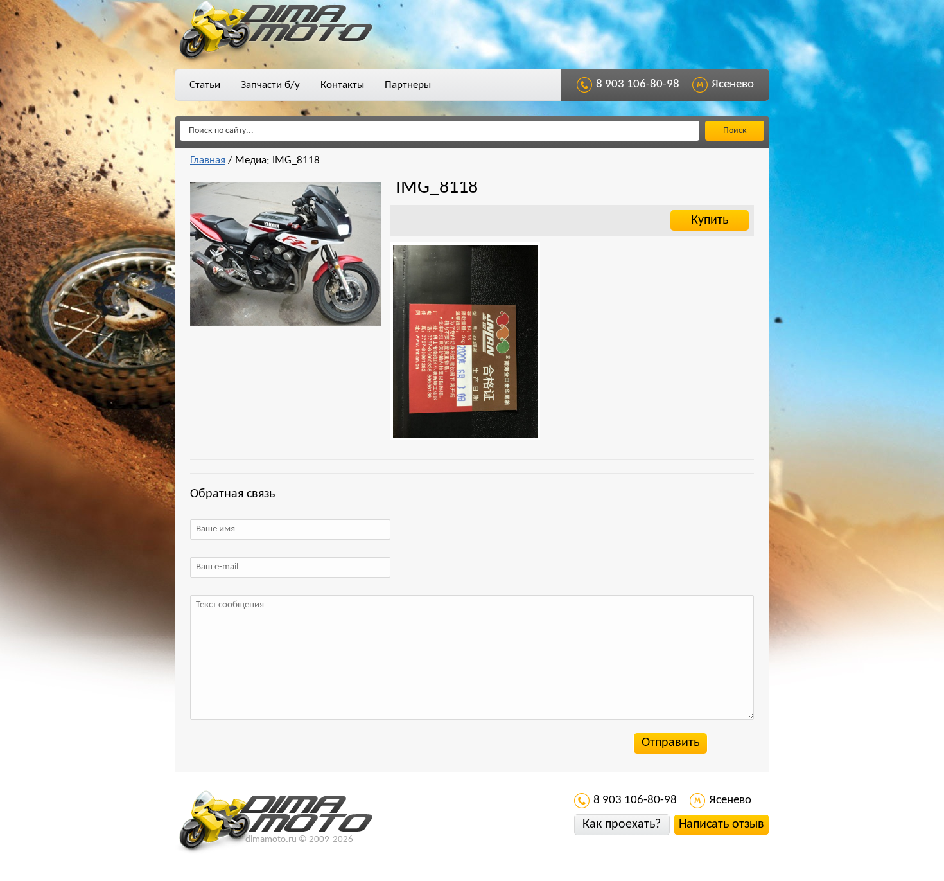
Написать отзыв (721, 824)
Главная (207, 160)
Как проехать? (621, 824)
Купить (709, 220)
